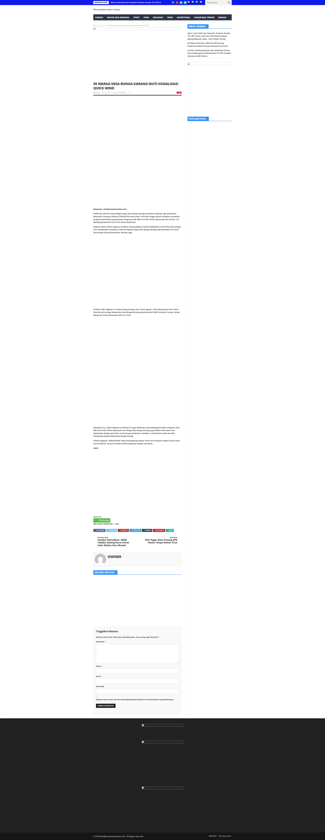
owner (98, 92)
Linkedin (136, 530)
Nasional (158, 17)
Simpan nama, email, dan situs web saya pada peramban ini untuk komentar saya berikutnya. (135, 699)
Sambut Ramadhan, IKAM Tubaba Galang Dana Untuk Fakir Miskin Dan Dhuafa (113, 542)
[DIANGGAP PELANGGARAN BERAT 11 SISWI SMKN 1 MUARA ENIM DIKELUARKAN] (194, 160)
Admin (207, 165)
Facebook (100, 530)
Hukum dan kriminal (118, 17)
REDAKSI (222, 17)
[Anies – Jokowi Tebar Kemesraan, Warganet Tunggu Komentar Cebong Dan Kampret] (194, 189)
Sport (136, 17)
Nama (99, 666)
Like (179, 93)
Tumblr (147, 530)
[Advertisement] (137, 117)
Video (170, 17)
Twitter (112, 530)
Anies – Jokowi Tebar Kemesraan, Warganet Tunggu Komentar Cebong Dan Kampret (216, 189)
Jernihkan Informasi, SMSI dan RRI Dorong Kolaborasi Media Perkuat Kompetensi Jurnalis (137, 602)
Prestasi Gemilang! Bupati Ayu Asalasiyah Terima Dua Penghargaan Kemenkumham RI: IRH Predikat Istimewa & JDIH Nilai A (167, 605)
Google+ (124, 530)
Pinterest (160, 530)
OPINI (146, 17)
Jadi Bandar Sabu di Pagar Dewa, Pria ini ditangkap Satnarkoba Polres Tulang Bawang (216, 175)
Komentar (101, 641)
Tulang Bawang (214, 170)
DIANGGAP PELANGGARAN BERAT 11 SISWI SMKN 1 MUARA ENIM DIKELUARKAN (216, 160)
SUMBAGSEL (122, 92)
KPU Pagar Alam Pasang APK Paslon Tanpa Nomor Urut (161, 540)
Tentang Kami (224, 836)
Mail (171, 530)
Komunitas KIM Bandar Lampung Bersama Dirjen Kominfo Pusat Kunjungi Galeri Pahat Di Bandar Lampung (216, 130)
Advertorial (183, 17)
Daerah (99, 17)
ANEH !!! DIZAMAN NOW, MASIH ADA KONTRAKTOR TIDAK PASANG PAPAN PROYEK (216, 146)
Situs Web (100, 686)
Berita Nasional (208, 185)
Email (99, 676)
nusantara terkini (204, 17)
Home (95, 25)
